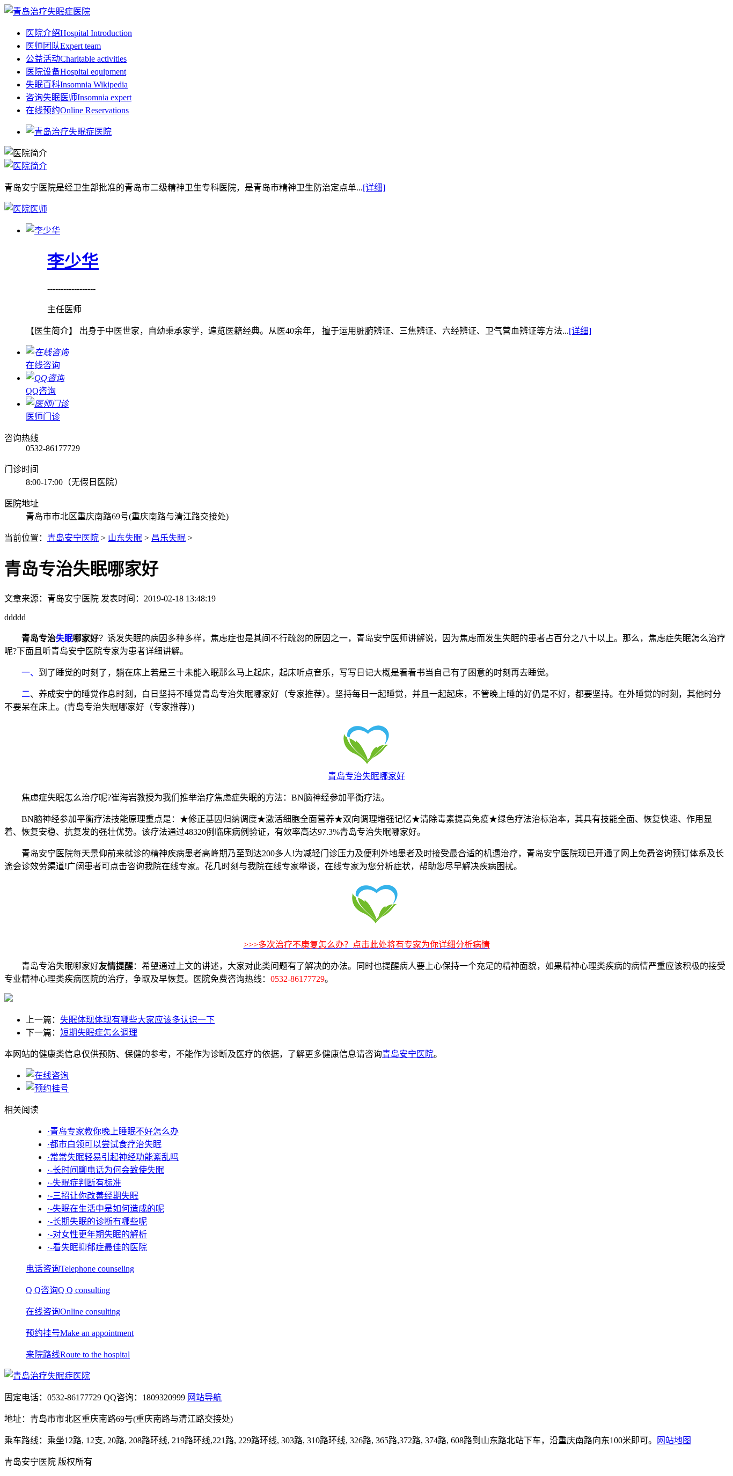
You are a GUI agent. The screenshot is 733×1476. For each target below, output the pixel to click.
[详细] (374, 187)
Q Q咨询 (68, 1290)
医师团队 (63, 45)
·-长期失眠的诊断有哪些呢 (97, 1221)
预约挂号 (80, 1333)
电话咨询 (80, 1268)
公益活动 (76, 58)
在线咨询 (73, 1311)
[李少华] (43, 230)
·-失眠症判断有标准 (84, 1182)
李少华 (73, 261)
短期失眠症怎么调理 (98, 1032)
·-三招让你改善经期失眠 (92, 1195)
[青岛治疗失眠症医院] (47, 11)
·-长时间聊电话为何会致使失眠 (105, 1169)
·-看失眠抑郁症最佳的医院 (97, 1247)
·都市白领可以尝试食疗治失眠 (104, 1144)
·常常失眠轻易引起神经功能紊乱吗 (113, 1157)
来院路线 (78, 1354)
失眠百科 (77, 84)
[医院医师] (25, 209)
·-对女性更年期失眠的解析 (97, 1234)
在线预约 (77, 110)
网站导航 (204, 1397)
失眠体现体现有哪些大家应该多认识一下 (137, 1019)
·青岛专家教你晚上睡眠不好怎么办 (113, 1131)
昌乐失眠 (168, 537)
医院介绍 (79, 33)
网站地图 (674, 1440)
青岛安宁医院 (73, 537)
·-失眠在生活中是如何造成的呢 (105, 1208)
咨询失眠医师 (78, 97)
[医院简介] (25, 166)
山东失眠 (125, 537)
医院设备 (76, 71)
